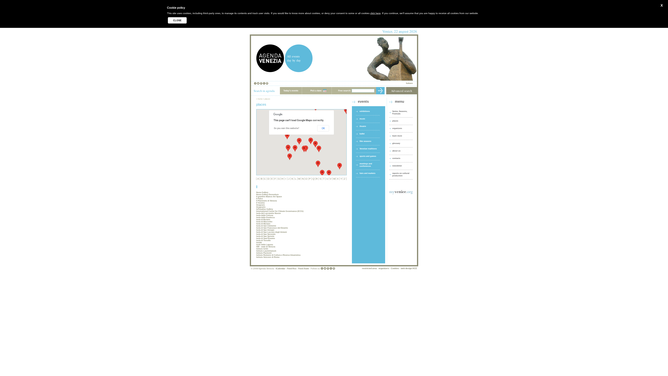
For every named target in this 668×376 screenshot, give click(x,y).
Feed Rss (291, 268)
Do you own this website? (286, 128)
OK (323, 128)
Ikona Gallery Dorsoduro (267, 194)
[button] (346, 111)
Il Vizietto (260, 203)
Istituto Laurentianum (266, 251)
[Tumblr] (264, 83)
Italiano (409, 83)
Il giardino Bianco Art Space (269, 196)
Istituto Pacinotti (264, 253)
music (362, 119)
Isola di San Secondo (266, 234)
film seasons (365, 141)
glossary (396, 143)
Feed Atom (303, 268)
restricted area (369, 268)
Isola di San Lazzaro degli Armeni (271, 232)
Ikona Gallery (262, 192)
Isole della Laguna (264, 245)
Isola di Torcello (263, 240)
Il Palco (259, 199)
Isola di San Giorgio (265, 230)
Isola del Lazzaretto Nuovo (268, 213)
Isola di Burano (263, 219)
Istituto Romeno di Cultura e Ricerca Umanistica (278, 255)
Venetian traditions (368, 149)
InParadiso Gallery (264, 209)
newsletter (397, 166)
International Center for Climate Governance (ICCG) (280, 211)
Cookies (395, 268)
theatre (363, 126)
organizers (397, 128)
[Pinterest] (261, 83)
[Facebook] (255, 83)
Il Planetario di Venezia (266, 201)
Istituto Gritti (262, 249)
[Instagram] (267, 83)
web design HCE (409, 268)
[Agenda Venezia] (270, 71)
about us (396, 151)
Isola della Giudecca (265, 217)
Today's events (290, 90)
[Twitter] (258, 83)
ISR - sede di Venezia (265, 247)
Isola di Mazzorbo (264, 222)
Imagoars (260, 205)
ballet (362, 134)
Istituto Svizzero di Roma (267, 257)
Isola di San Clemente (266, 226)
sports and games (368, 156)
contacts (396, 158)
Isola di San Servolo (265, 236)
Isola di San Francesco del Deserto (272, 228)
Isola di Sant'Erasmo (265, 238)
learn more (397, 136)
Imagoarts (260, 207)
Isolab (259, 242)
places (267, 99)
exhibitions (365, 111)
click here (375, 13)
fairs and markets (367, 173)
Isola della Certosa (264, 215)
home (260, 99)
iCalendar (280, 268)
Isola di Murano (263, 224)
